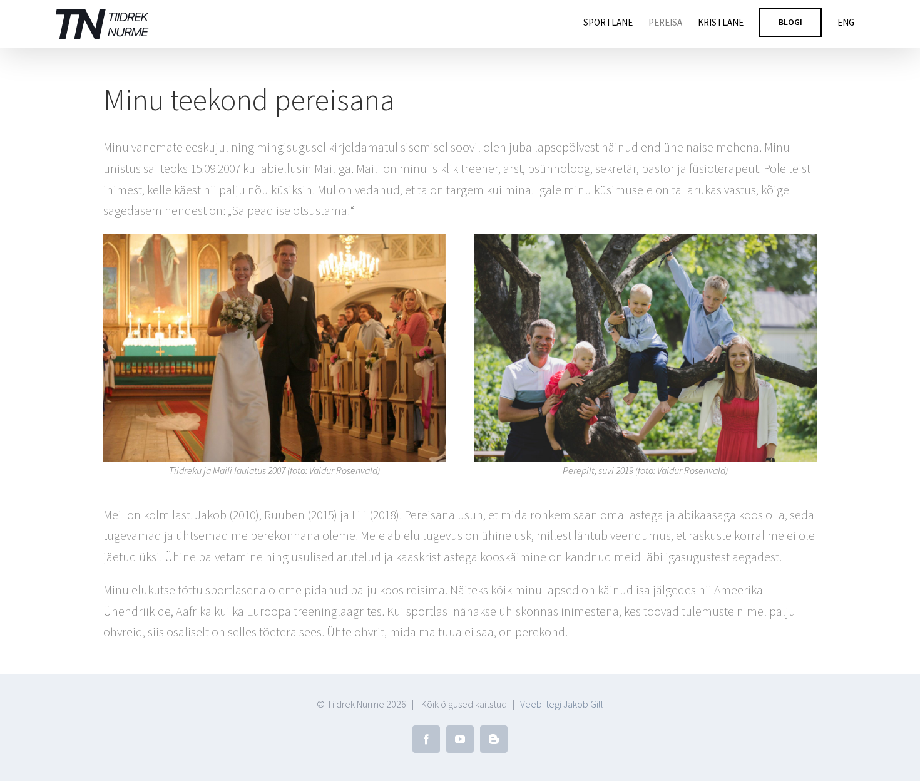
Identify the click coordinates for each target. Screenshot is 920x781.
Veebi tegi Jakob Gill (561, 704)
